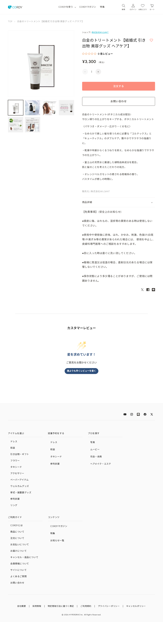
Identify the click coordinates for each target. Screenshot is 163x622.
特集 (52, 533)
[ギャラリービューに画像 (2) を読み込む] (32, 107)
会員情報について (19, 563)
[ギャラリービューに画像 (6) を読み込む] (32, 124)
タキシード (16, 467)
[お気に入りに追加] (151, 40)
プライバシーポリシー (109, 606)
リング (13, 505)
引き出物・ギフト (19, 454)
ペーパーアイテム (19, 479)
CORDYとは (16, 525)
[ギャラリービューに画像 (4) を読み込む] (66, 107)
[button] (67, 7)
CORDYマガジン (58, 526)
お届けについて (18, 551)
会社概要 (21, 606)
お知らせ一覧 (57, 540)
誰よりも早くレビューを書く (81, 371)
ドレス (13, 441)
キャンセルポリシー (136, 606)
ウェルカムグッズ (19, 486)
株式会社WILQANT (100, 32)
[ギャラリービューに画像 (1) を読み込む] (15, 107)
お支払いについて (19, 544)
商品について (17, 531)
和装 (12, 448)
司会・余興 (96, 456)
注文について (17, 538)
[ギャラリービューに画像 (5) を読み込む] (15, 124)
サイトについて (18, 570)
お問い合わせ (17, 582)
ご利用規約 (85, 606)
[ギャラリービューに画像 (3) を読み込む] (49, 107)
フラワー (15, 460)
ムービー (94, 449)
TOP (10, 21)
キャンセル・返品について (24, 557)
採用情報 (36, 606)
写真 (92, 442)
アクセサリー (17, 473)
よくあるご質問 (18, 576)
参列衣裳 (15, 499)
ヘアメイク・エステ (100, 464)
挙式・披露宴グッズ (20, 492)
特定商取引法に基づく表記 (61, 606)
